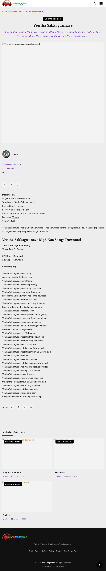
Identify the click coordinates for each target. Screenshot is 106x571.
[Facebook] (11, 184)
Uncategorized (16, 11)
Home (4, 11)
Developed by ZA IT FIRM (53, 566)
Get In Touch (34, 551)
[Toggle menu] (101, 3)
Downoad (18, 256)
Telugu (15, 217)
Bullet (6, 515)
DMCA (59, 551)
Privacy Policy (48, 551)
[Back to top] (99, 564)
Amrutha (59, 472)
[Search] (94, 3)
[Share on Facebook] (18, 407)
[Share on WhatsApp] (30, 407)
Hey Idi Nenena (12, 472)
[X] (4, 184)
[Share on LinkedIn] (24, 407)
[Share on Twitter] (11, 407)
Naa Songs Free (71, 551)
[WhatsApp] (17, 184)
